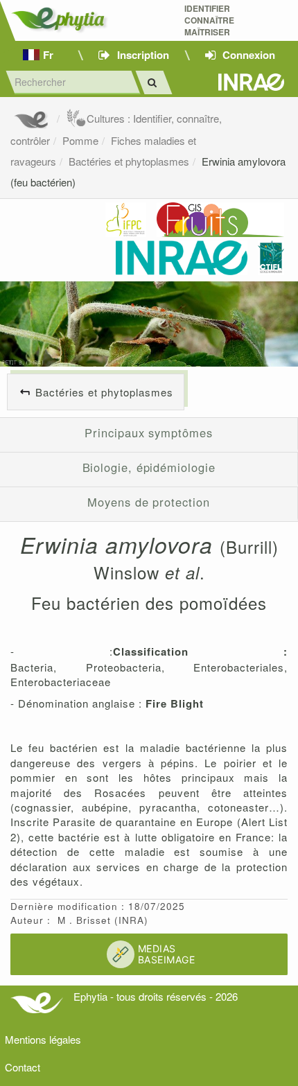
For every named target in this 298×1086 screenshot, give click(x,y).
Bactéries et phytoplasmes (129, 161)
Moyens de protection (148, 501)
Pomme (80, 140)
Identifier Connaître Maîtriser (209, 20)
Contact (22, 1067)
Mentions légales (43, 1039)
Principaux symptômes (148, 432)
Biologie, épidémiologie (149, 467)
